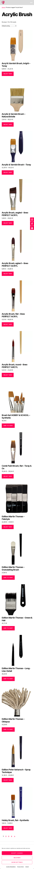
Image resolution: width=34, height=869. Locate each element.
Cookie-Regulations (11, 866)
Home (3, 7)
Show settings (17, 862)
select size (7, 74)
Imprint (27, 866)
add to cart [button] (8, 425)
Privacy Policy (20, 866)
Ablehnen (17, 857)
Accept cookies (17, 853)
